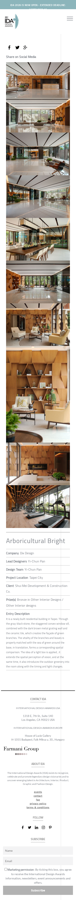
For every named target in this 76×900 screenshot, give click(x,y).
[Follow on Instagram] (45, 827)
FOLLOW (38, 817)
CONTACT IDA (38, 699)
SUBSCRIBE (38, 839)
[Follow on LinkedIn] (38, 827)
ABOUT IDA (38, 764)
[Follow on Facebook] (24, 827)
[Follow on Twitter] (31, 827)
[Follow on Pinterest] (52, 827)
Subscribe (38, 890)
